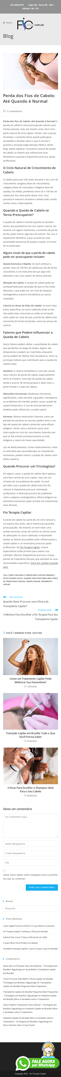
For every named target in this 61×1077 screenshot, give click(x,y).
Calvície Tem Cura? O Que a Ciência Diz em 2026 (25, 937)
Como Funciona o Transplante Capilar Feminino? (31, 575)
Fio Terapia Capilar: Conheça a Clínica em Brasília (25, 931)
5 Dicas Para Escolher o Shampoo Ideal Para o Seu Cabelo (30, 789)
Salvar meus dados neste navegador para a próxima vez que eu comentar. (30, 876)
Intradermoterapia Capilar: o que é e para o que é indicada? (30, 948)
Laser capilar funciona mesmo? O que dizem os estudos (29, 925)
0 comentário (14, 111)
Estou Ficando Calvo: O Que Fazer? (19, 1025)
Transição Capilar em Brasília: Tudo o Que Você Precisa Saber (30, 734)
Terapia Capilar (33, 581)
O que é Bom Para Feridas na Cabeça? (20, 942)
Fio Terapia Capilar (30, 547)
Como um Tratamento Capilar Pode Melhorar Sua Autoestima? (30, 680)
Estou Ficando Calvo (13, 578)
